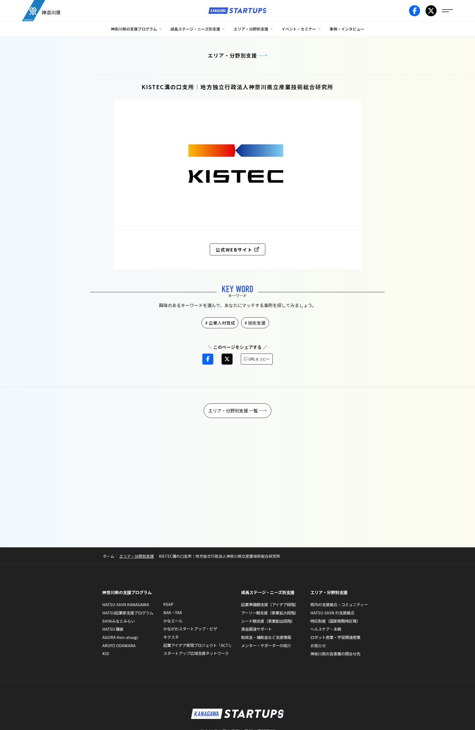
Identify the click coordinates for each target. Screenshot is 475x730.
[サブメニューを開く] (160, 29)
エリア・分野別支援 (232, 55)
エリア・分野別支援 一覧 (233, 410)
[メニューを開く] (447, 10)
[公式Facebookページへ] (414, 10)
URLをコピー (259, 359)
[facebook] (207, 359)
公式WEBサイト (234, 249)
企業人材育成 (222, 322)
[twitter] (227, 359)
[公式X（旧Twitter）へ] (431, 10)
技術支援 (257, 322)
